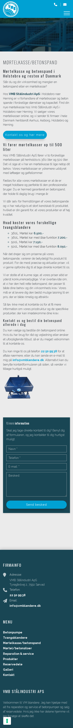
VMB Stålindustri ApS (24, 94)
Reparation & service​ (18, 653)
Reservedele (13, 664)
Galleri (8, 669)
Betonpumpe (12, 632)
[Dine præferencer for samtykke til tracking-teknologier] (7, 721)
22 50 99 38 (49, 351)
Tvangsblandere (15, 637)
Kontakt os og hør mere (25, 134)
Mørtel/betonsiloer (17, 648)
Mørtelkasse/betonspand (22, 643)
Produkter (10, 659)
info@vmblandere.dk (28, 360)
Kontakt (8, 674)
